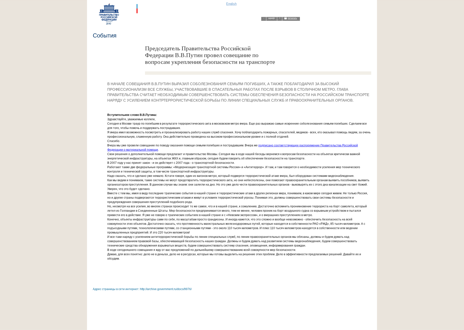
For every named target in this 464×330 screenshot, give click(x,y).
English (231, 4)
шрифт (271, 18)
